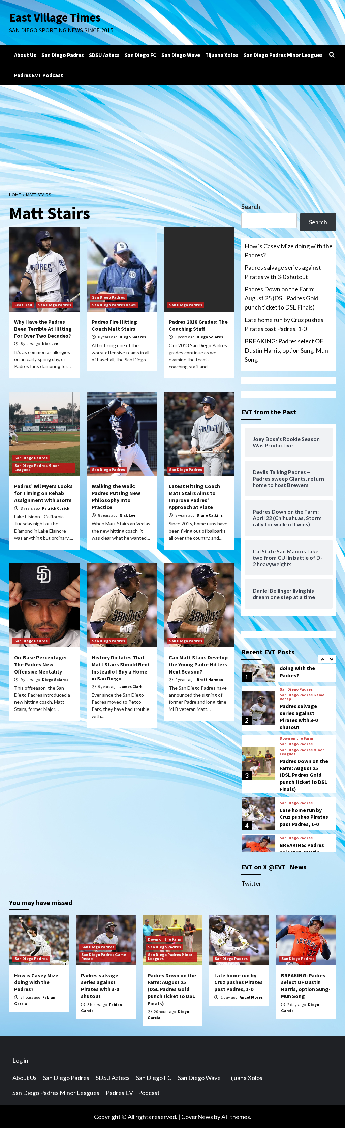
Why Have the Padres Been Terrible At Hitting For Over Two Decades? (43, 328)
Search (250, 206)
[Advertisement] (172, 136)
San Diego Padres (62, 54)
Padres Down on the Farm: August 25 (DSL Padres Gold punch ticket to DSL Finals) (281, 298)
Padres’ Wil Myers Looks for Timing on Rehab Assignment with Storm (43, 493)
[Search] (331, 54)
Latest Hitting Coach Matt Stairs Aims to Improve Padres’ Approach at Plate (194, 496)
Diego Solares (133, 336)
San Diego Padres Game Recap (103, 956)
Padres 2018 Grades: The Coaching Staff (198, 325)
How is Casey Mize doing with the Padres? (289, 250)
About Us (25, 54)
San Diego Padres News (114, 304)
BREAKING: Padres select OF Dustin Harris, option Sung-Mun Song (286, 350)
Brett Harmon (210, 679)
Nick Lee (50, 343)
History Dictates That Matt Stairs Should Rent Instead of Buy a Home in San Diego (121, 668)
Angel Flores (251, 997)
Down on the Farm (296, 701)
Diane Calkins (210, 515)
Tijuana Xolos (222, 54)
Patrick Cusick (55, 508)
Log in (20, 1060)
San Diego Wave (180, 54)
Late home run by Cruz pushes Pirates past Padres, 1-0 (284, 324)
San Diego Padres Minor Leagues (283, 54)
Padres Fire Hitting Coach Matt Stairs (114, 325)
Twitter (251, 883)
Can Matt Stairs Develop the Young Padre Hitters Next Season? (198, 664)
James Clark (131, 686)
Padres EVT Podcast (38, 75)
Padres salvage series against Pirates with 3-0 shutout (283, 272)
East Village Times (55, 17)
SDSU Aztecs (104, 54)
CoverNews (197, 1116)
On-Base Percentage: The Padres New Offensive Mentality (40, 664)
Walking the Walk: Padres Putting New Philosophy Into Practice (116, 496)
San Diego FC (140, 54)
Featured (23, 304)
